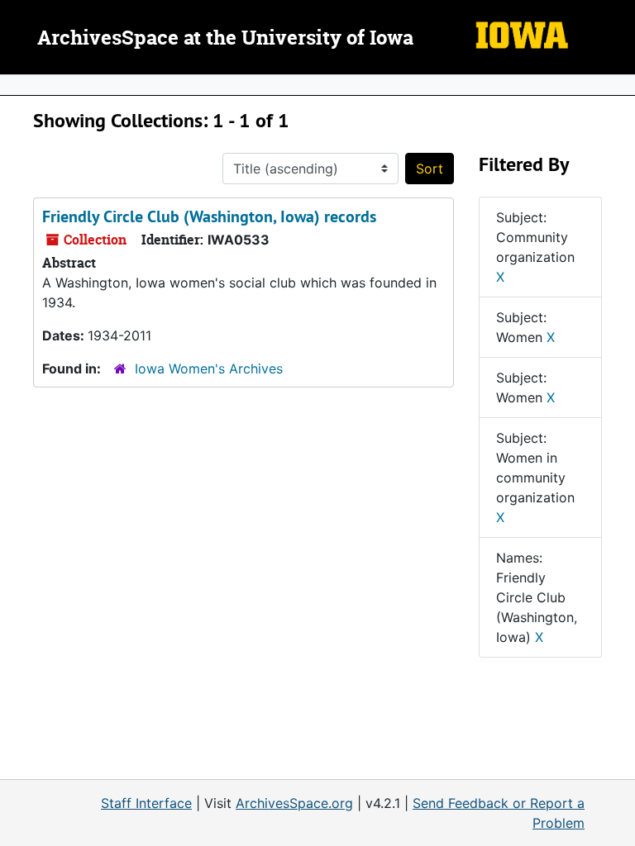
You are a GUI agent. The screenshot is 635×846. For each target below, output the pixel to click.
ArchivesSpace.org (294, 803)
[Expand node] (618, 85)
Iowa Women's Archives (209, 368)
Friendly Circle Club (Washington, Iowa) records (209, 216)
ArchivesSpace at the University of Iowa (225, 38)
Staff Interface (146, 803)
